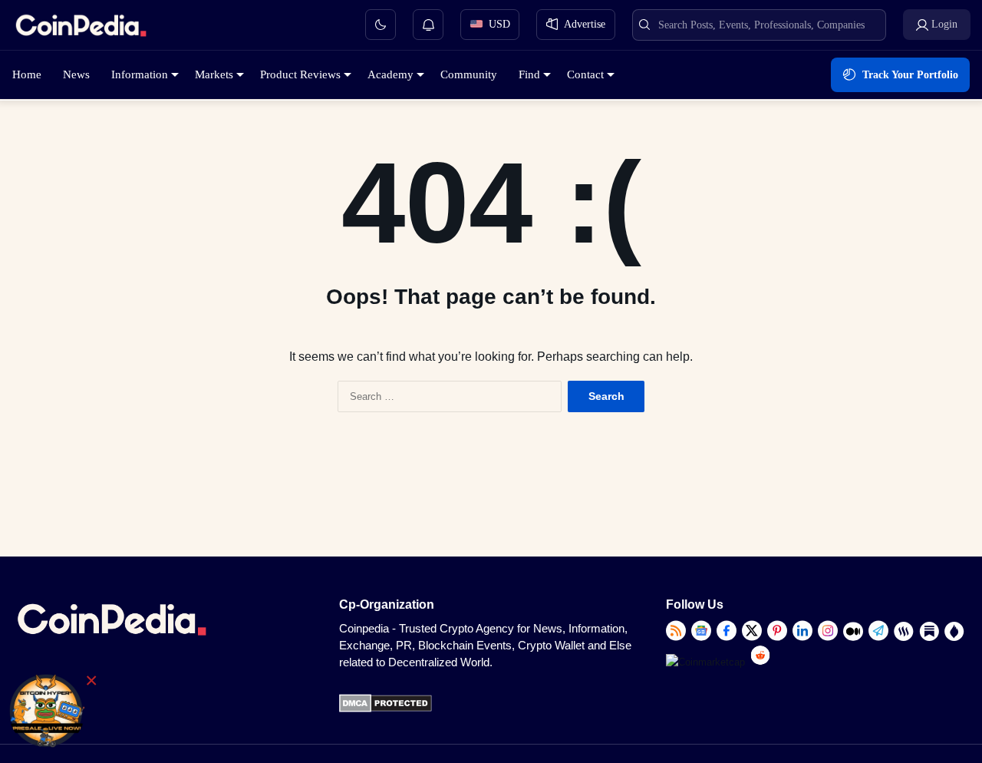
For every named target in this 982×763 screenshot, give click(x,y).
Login (944, 24)
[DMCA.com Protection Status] (385, 709)
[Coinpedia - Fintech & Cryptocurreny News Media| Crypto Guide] (81, 28)
